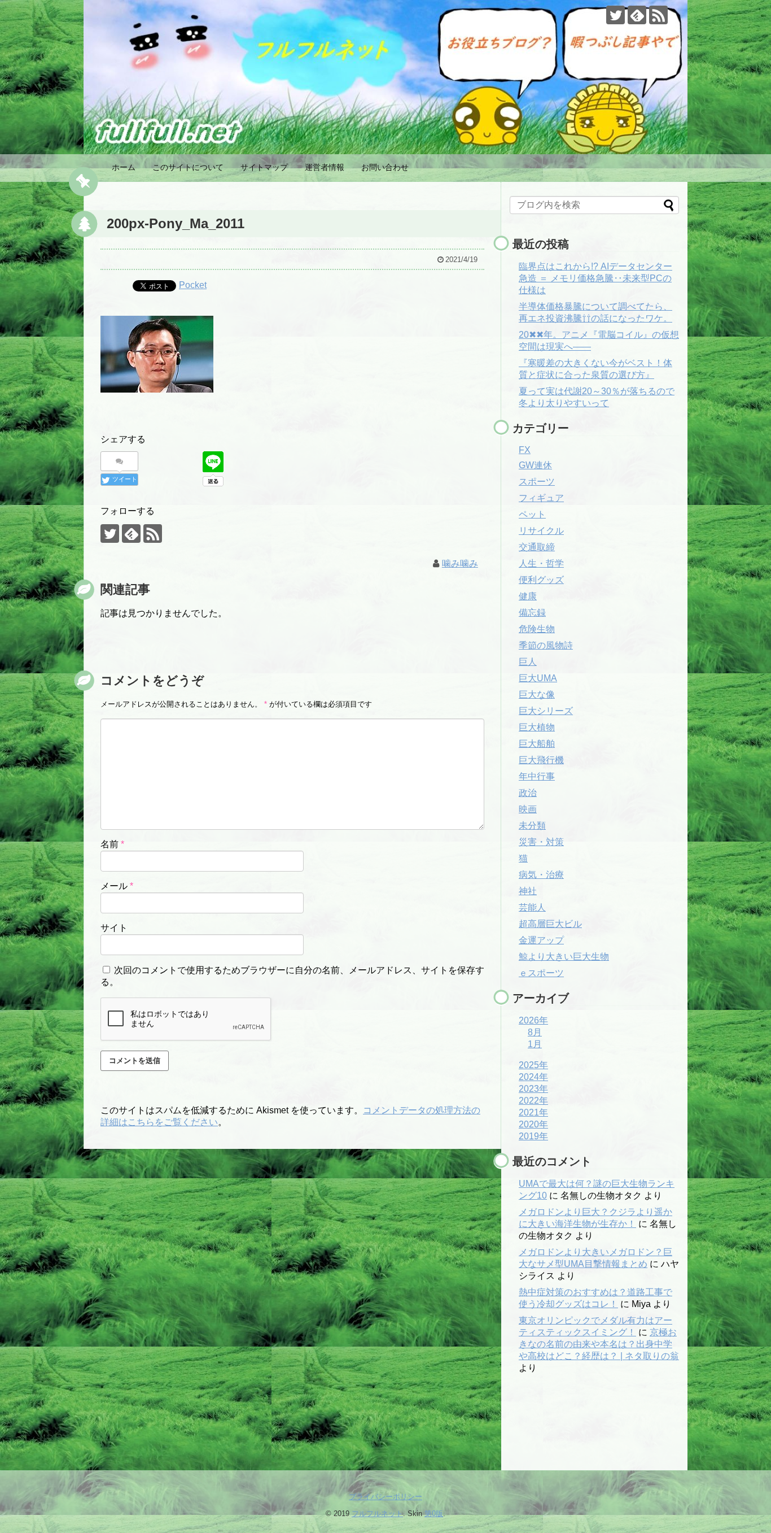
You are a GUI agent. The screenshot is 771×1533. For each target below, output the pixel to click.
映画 (528, 809)
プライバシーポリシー (385, 1496)
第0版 (433, 1513)
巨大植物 (537, 727)
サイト (114, 928)
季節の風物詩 (546, 645)
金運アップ (541, 940)
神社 (528, 891)
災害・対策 (541, 842)
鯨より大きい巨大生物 (564, 956)
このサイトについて (188, 167)
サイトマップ (264, 167)
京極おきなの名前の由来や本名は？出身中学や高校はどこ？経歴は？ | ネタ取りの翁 (599, 1344)
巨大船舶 (537, 743)
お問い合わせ (385, 167)
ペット (532, 514)
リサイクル (541, 530)
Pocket (193, 285)
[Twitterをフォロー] (615, 15)
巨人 (528, 662)
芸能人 (532, 907)
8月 (535, 1032)
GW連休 (535, 465)
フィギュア (541, 498)
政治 (528, 793)
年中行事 (537, 776)
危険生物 (537, 629)
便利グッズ (541, 580)
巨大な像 (537, 694)
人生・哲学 (541, 563)
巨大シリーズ (546, 711)
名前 (112, 844)
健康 (528, 596)
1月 (535, 1044)
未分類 (532, 825)
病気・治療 (541, 874)
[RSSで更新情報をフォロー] (658, 15)
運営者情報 (324, 167)
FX (525, 450)
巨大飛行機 (541, 760)
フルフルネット (377, 1513)
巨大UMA (538, 678)
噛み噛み (460, 563)
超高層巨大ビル (550, 924)
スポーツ (537, 481)
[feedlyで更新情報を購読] (637, 15)
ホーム (123, 167)
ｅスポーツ (541, 973)
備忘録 (532, 612)
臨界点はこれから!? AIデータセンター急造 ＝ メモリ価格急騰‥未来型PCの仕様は (595, 278)
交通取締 (537, 547)
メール (116, 886)
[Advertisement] (566, 1431)
